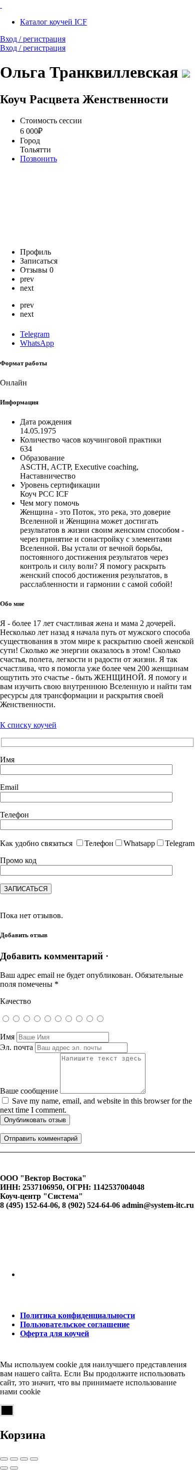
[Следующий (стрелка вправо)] (14, 1467)
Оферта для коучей (54, 1333)
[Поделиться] (14, 1458)
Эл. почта (16, 1047)
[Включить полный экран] (24, 1458)
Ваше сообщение (29, 1091)
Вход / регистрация (33, 39)
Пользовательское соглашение (75, 1324)
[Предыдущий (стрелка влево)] (4, 1467)
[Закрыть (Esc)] (4, 1458)
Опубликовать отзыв (35, 1120)
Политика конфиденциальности (77, 1315)
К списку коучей (28, 725)
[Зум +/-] (34, 1458)
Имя (7, 1036)
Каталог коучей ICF (53, 22)
